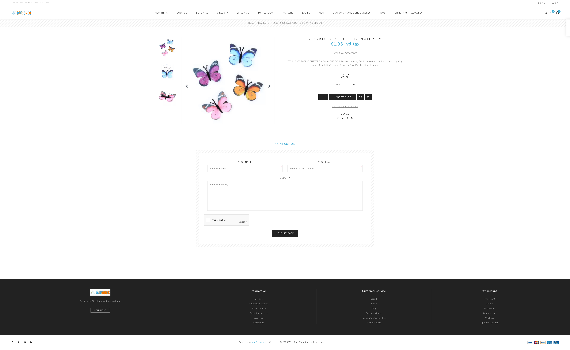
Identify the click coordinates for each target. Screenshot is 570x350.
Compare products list (374, 318)
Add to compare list (360, 97)
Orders (489, 303)
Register (541, 3)
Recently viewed (374, 313)
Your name (245, 162)
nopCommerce (259, 342)
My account (489, 299)
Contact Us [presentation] (285, 144)
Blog (374, 308)
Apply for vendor (489, 322)
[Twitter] (18, 342)
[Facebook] (12, 342)
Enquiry (285, 178)
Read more (100, 310)
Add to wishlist (368, 97)
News (374, 303)
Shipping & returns (258, 303)
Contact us (258, 322)
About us (258, 318)
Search (374, 299)
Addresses (489, 308)
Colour (345, 74)
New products (374, 322)
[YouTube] (24, 342)
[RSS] (31, 342)
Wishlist (489, 318)
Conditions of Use (259, 313)
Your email (325, 162)
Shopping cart (489, 313)
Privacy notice (259, 308)
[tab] (285, 144)
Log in (555, 3)
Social (345, 113)
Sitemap (259, 299)
